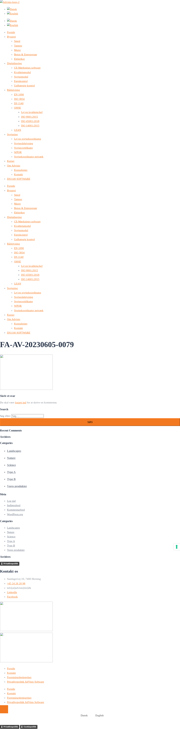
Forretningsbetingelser (19, 677)
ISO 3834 (19, 99)
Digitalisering (14, 63)
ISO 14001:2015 (30, 125)
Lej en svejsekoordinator (27, 138)
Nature (11, 457)
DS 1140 (19, 103)
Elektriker (19, 59)
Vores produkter (17, 486)
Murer (17, 50)
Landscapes (14, 450)
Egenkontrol (21, 81)
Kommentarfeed (16, 509)
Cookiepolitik (30, 726)
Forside (11, 32)
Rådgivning (13, 90)
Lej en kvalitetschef (32, 112)
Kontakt (18, 174)
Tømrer (18, 45)
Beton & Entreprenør (25, 54)
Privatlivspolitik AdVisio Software (25, 681)
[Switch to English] (93, 13)
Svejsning (12, 134)
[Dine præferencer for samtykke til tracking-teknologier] (176, 546)
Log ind (11, 501)
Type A (11, 472)
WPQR (18, 152)
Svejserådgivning (23, 143)
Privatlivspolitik (11, 563)
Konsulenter (20, 170)
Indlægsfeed (13, 505)
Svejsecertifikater (23, 147)
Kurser (10, 161)
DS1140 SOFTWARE (18, 178)
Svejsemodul (21, 76)
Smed (17, 41)
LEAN (17, 130)
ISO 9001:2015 (29, 116)
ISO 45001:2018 (30, 121)
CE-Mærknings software (27, 67)
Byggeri (11, 36)
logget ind (20, 402)
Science (11, 465)
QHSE (17, 107)
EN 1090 (19, 94)
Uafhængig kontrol (24, 85)
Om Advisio (13, 165)
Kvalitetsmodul (22, 72)
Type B (11, 479)
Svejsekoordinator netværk (28, 156)
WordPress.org (15, 514)
